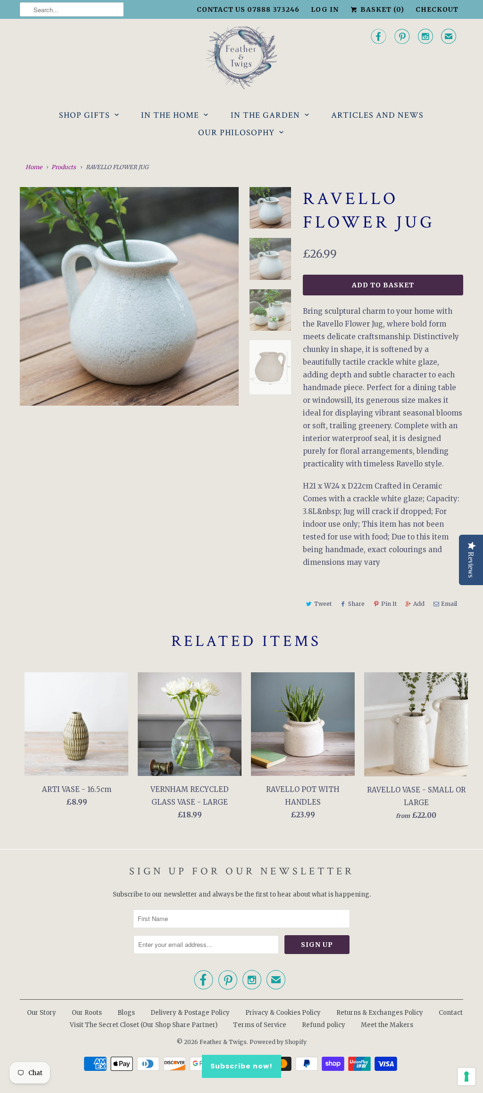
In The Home (170, 115)
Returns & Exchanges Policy (379, 1013)
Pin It (389, 603)
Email (449, 603)
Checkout (437, 9)
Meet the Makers (387, 1025)
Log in (325, 9)
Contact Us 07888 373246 (248, 9)
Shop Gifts (84, 115)
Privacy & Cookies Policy (283, 1013)
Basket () (381, 9)
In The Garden (265, 115)
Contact (451, 1013)
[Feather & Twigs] (241, 58)
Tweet (323, 603)
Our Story (41, 1013)
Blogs (126, 1013)
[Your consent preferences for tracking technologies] (466, 1076)
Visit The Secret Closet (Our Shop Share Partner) (144, 1025)
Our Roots (87, 1013)
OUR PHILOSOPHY (236, 132)
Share (356, 603)
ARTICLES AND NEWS (377, 115)
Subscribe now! (241, 1066)
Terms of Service (259, 1025)
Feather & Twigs (223, 1041)
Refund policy (323, 1025)
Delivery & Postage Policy (190, 1013)
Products (63, 167)
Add (419, 603)
